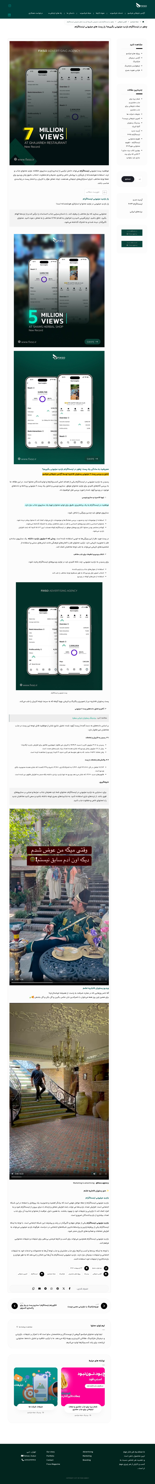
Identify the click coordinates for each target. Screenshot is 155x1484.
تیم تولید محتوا (97, 1268)
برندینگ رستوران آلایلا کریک (133, 125)
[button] (69, 1288)
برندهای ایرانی (136, 211)
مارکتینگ (62, 1274)
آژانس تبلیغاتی (97, 1274)
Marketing (87, 1456)
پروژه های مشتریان (75, 1274)
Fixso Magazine (53, 1464)
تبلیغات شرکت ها (133, 114)
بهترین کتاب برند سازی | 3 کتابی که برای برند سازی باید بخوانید (130, 154)
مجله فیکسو (51, 1274)
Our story (50, 1452)
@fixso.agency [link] (102, 1183)
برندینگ (86, 1274)
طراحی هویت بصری (132, 70)
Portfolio (50, 1456)
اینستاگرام (84, 171)
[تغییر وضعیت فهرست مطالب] (103, 192)
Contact (49, 1460)
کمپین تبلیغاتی (22, 1274)
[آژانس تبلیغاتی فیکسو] (141, 5)
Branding (87, 1460)
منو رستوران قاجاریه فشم (95, 1190)
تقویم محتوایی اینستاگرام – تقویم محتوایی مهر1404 (132, 143)
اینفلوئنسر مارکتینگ (132, 66)
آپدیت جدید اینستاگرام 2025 (133, 133)
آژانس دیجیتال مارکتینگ (134, 60)
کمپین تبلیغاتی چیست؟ (131, 118)
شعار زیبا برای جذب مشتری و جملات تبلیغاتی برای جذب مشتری (132, 104)
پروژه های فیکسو (133, 53)
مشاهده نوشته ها (25, 1327)
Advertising (88, 1452)
